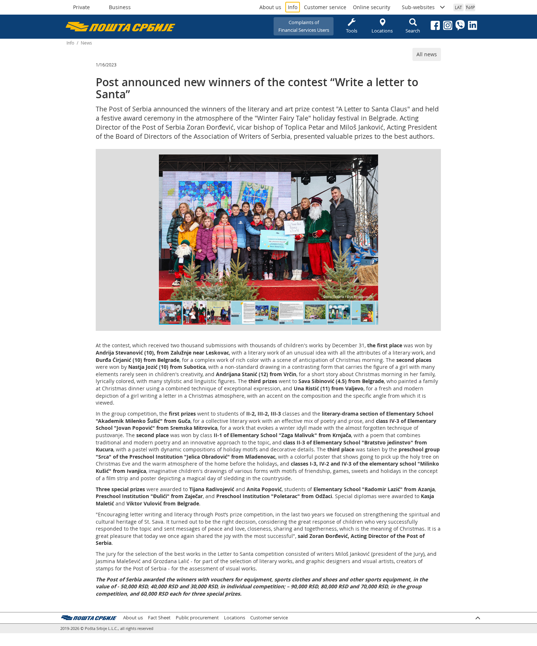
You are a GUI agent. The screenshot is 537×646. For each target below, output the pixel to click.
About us (270, 7)
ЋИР (470, 7)
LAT (458, 7)
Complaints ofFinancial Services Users (303, 26)
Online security (371, 7)
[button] (371, 161)
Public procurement (197, 618)
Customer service (325, 7)
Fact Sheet (159, 618)
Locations (382, 30)
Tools (351, 30)
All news (426, 54)
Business (120, 7)
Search (412, 30)
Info (292, 7)
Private (81, 7)
